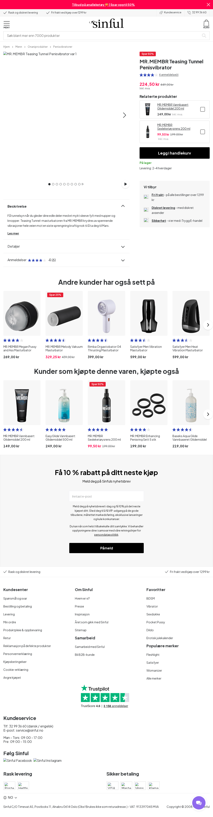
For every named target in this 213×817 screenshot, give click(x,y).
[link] (6, 46)
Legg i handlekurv (174, 153)
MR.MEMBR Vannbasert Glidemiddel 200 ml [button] (172, 106)
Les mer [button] (13, 233)
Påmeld (106, 548)
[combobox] (102, 35)
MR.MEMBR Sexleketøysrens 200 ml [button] (173, 126)
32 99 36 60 (199, 12)
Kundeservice (172, 12)
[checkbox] (202, 109)
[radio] (141, 75)
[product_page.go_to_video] (125, 184)
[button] (208, 4)
